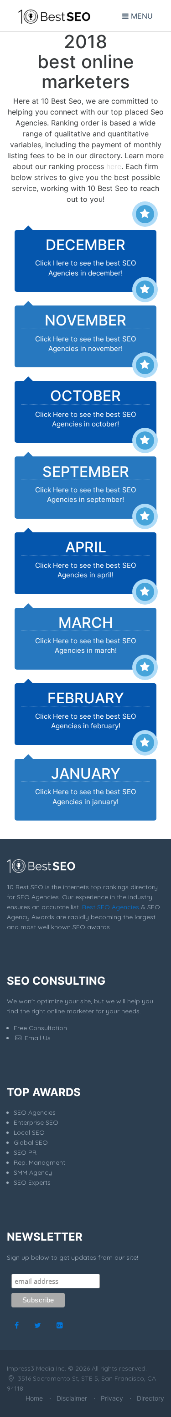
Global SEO (31, 1142)
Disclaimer (72, 1398)
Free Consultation (40, 1028)
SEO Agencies (35, 1112)
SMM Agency (33, 1172)
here (113, 166)
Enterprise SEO (36, 1122)
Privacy (112, 1398)
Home (34, 1398)
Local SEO (29, 1132)
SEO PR (25, 1152)
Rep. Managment (39, 1162)
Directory (150, 1398)
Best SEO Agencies (110, 907)
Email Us (37, 1038)
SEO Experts (32, 1182)
